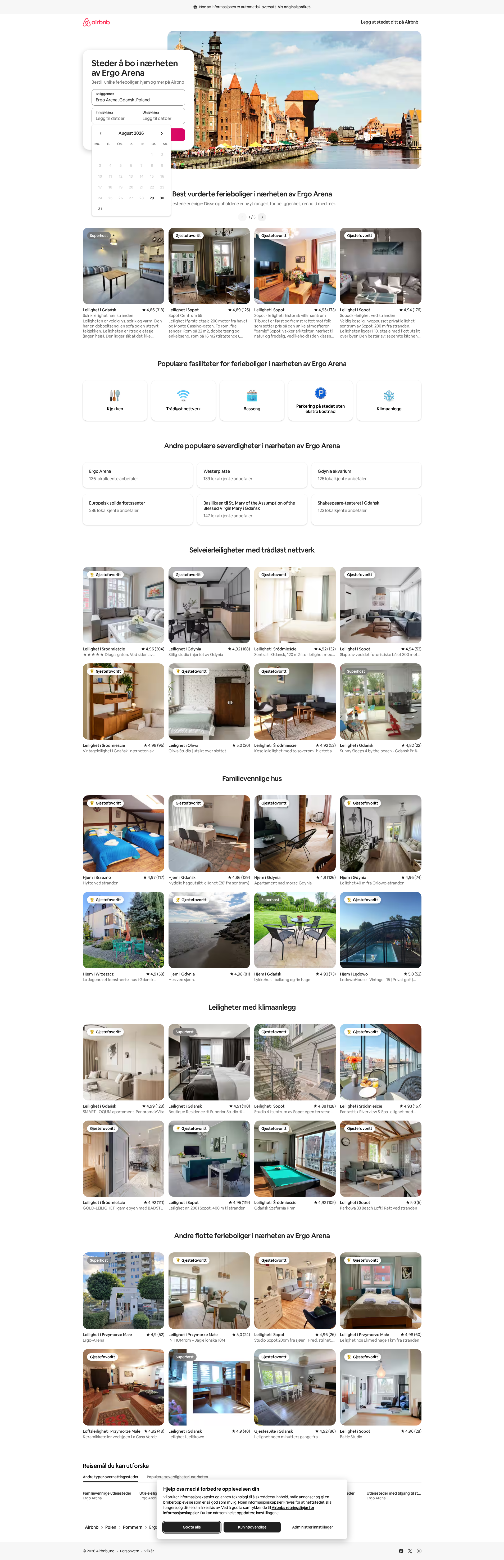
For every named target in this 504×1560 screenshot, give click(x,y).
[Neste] (262, 217)
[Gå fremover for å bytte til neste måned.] (161, 133)
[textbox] (115, 118)
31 (100, 208)
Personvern (129, 1551)
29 (152, 198)
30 (162, 198)
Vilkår (149, 1551)
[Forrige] (242, 217)
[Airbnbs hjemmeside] (96, 22)
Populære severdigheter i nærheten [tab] (177, 1476)
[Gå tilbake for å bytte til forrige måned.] (100, 133)
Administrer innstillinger (312, 1527)
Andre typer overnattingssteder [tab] (110, 1476)
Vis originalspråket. (294, 7)
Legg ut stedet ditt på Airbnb (389, 22)
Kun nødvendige (252, 1527)
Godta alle (192, 1527)
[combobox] (138, 100)
